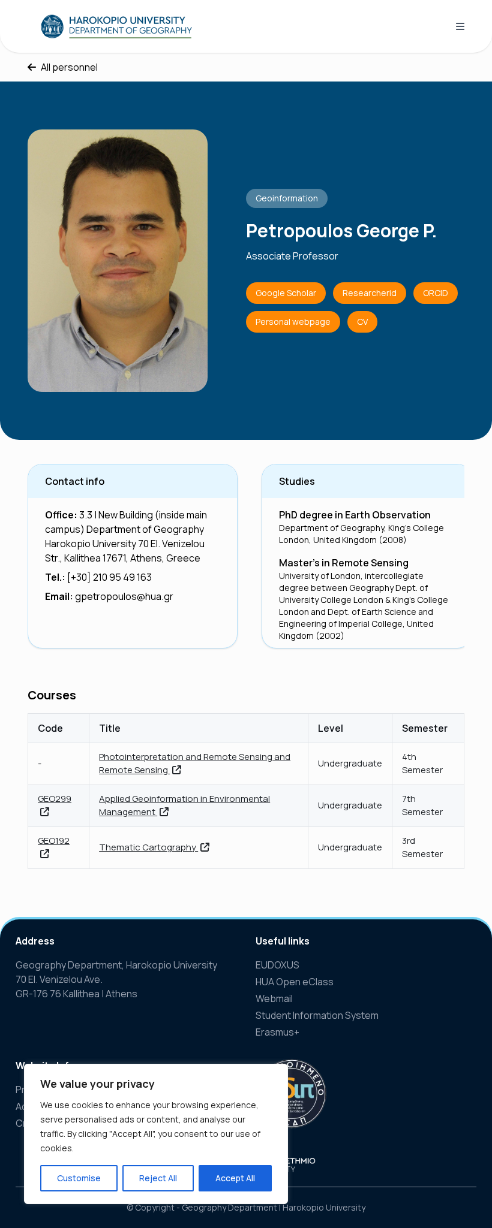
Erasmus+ (277, 1032)
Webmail (274, 998)
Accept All (235, 1178)
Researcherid (370, 292)
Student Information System (317, 1015)
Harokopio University (324, 1207)
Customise (79, 1178)
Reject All (158, 1178)
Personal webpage (293, 321)
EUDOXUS (277, 964)
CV (362, 321)
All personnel (69, 67)
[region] (156, 1134)
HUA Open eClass (295, 981)
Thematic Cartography (148, 847)
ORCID (435, 292)
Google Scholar (286, 292)
